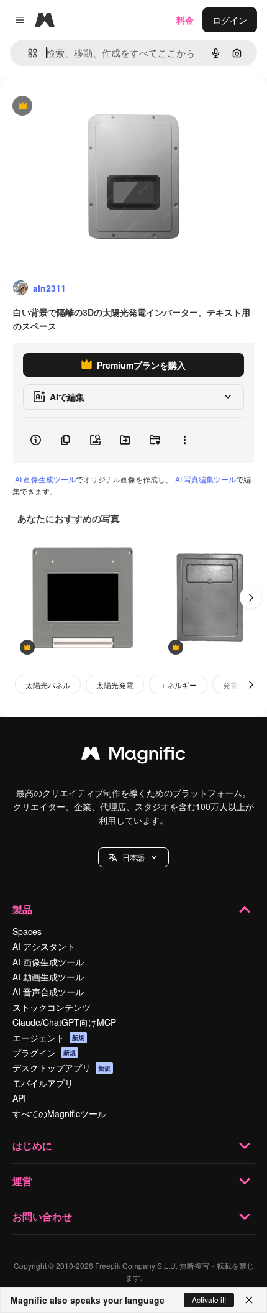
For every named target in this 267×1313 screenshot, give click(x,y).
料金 (185, 20)
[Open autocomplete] (28, 53)
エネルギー (178, 685)
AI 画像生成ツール (45, 479)
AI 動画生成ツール (48, 976)
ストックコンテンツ (51, 1007)
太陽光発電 (115, 685)
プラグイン (44, 1052)
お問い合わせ (42, 1216)
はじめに (32, 1145)
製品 (22, 909)
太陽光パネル (47, 685)
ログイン (229, 20)
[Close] (249, 1299)
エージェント (48, 1037)
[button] (133, 857)
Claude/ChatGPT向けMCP (64, 1022)
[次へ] (251, 597)
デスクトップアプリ (61, 1067)
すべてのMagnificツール (59, 1113)
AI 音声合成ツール (48, 991)
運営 (22, 1181)
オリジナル (85, 106)
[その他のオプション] (184, 440)
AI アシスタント (43, 946)
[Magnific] (133, 756)
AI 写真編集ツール (205, 479)
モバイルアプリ (42, 1083)
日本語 (133, 857)
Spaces (27, 931)
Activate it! (209, 1299)
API (19, 1098)
